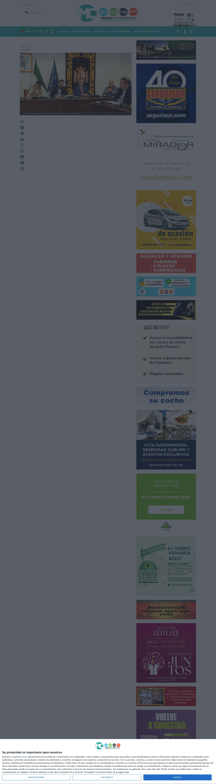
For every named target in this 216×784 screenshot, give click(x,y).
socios (24, 757)
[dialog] (108, 761)
